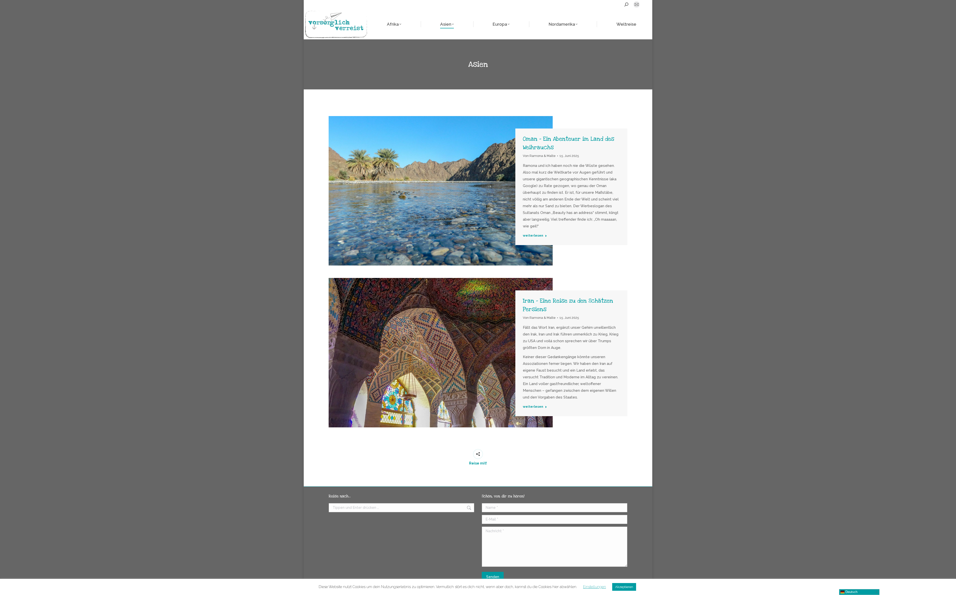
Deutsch (850, 592)
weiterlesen (533, 235)
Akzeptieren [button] (624, 587)
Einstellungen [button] (594, 587)
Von (539, 156)
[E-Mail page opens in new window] (636, 4)
